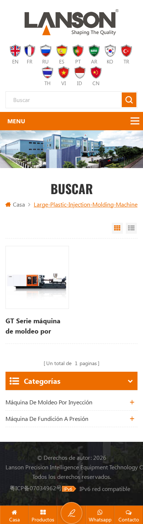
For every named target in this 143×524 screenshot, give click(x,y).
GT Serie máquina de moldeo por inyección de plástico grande (33, 326)
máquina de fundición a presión (47, 418)
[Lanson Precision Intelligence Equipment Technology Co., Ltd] (71, 22)
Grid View (117, 228)
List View (131, 228)
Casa (19, 204)
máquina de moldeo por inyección (49, 402)
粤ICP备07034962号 (36, 488)
